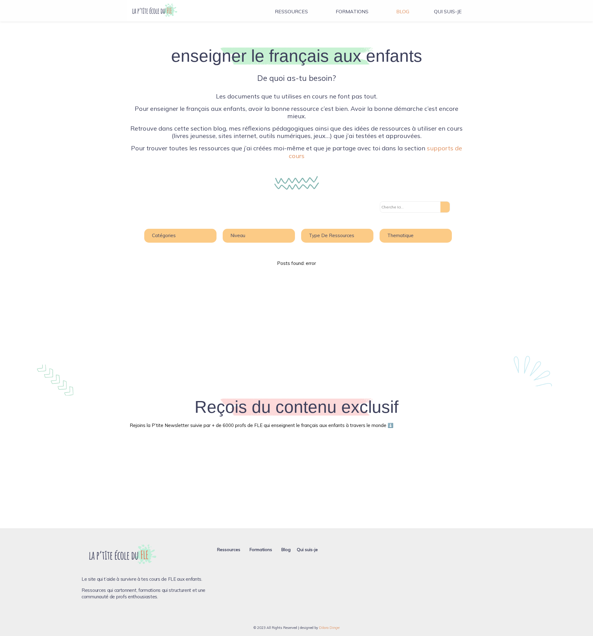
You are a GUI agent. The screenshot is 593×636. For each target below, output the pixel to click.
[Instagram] (96, 615)
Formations (352, 11)
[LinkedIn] (117, 615)
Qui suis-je (448, 11)
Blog (402, 11)
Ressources (291, 11)
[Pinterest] (107, 615)
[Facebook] (86, 615)
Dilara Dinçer (329, 628)
